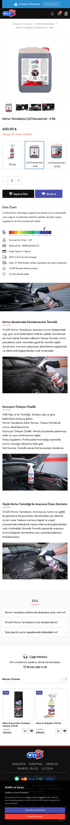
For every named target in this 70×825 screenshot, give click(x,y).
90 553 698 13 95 (36, 667)
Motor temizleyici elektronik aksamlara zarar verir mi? (35, 612)
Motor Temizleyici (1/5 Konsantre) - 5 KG (34, 27)
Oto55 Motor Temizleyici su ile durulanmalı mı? (31, 622)
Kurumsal (36, 764)
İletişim (47, 768)
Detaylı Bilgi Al (49, 4)
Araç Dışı (29, 23)
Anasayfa (17, 23)
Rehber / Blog (27, 768)
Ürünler (52, 764)
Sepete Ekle (20, 194)
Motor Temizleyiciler (45, 23)
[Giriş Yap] (52, 13)
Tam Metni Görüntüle (35, 810)
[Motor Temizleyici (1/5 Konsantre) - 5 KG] (22, 106)
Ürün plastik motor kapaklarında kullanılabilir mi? (31, 632)
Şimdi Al (51, 194)
